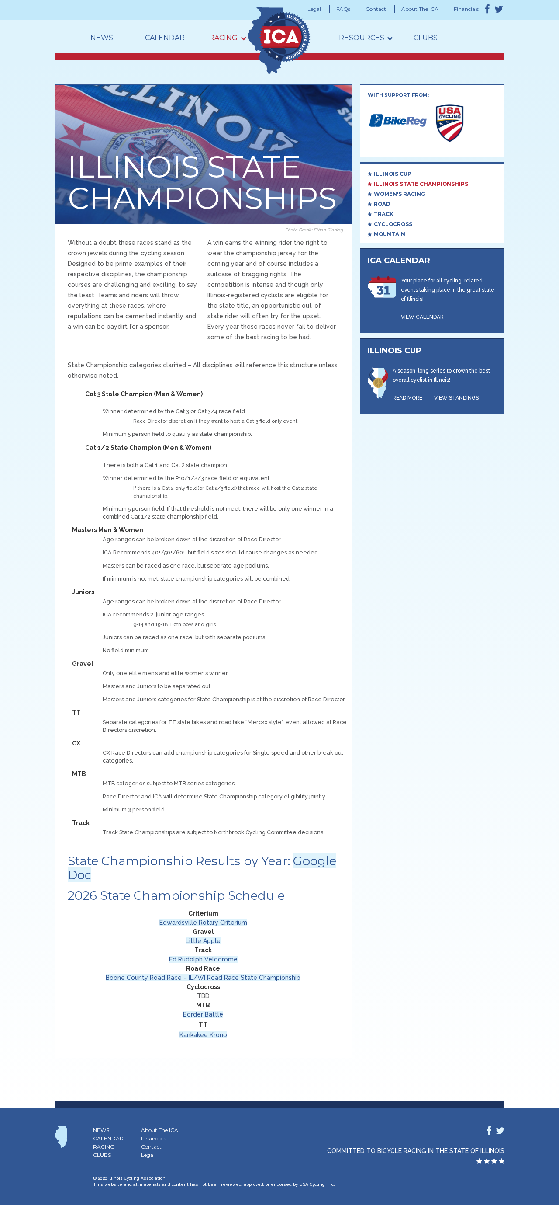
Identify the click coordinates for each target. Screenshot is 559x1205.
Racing (223, 38)
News (101, 38)
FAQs (343, 9)
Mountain (389, 234)
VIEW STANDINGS (456, 398)
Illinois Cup (392, 174)
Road (382, 204)
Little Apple (203, 940)
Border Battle (203, 1014)
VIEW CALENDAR (422, 317)
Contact (376, 9)
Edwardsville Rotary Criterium (203, 922)
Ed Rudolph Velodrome (203, 959)
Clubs (426, 38)
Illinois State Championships (421, 184)
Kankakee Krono (203, 1034)
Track (383, 214)
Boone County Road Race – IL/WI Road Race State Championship (203, 977)
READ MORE (407, 398)
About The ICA (419, 9)
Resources (361, 38)
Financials (466, 9)
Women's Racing (399, 194)
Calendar (165, 38)
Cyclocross (393, 224)
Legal (314, 9)
